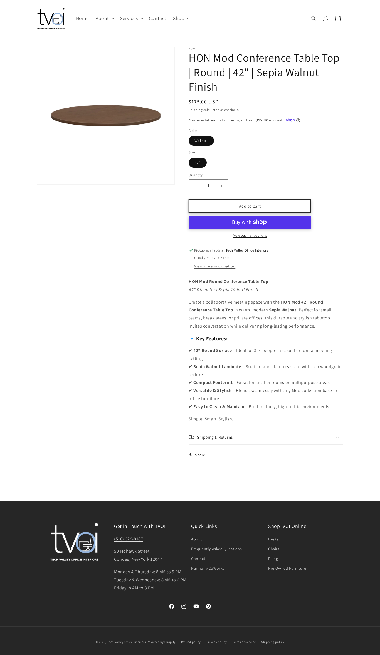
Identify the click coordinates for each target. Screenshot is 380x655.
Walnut (201, 140)
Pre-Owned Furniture (287, 568)
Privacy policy (216, 642)
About (196, 539)
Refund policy (191, 642)
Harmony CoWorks (207, 568)
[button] (104, 18)
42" (197, 162)
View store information (214, 266)
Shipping (196, 110)
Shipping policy (272, 642)
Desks (273, 539)
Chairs (274, 548)
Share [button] (200, 454)
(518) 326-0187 (128, 539)
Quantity (196, 175)
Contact (198, 558)
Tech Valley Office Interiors (126, 642)
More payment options (250, 235)
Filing (273, 558)
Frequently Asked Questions (216, 548)
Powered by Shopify (161, 642)
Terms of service (244, 642)
